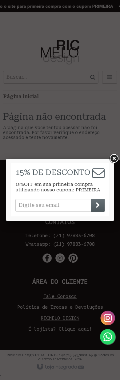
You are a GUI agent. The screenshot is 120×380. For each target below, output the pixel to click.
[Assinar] (98, 205)
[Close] (113, 158)
